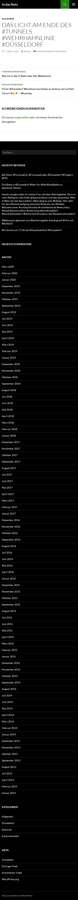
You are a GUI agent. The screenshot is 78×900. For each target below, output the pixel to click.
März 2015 (8, 643)
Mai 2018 (7, 409)
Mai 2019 (7, 331)
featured (6, 829)
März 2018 (8, 422)
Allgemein (8, 18)
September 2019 (11, 305)
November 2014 (11, 669)
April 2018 (8, 416)
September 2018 (11, 383)
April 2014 (8, 714)
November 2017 (11, 448)
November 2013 (11, 747)
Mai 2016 (7, 565)
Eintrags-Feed (9, 866)
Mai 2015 (7, 630)
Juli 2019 (7, 318)
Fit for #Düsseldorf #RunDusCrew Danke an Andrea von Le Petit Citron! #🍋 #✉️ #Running (38, 89)
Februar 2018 (9, 429)
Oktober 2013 (10, 753)
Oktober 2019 (10, 299)
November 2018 (11, 370)
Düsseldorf (8, 823)
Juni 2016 (7, 559)
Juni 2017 (7, 481)
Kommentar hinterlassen (51, 51)
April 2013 (8, 779)
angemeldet (21, 117)
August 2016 (9, 546)
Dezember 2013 (11, 740)
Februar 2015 (9, 649)
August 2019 (9, 312)
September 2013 (11, 760)
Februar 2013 (9, 786)
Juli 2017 (7, 474)
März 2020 (8, 266)
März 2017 (8, 500)
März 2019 (8, 344)
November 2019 (11, 292)
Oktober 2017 (10, 455)
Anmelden (7, 859)
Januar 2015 (9, 656)
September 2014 (11, 682)
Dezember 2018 (11, 364)
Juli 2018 (7, 396)
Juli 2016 (7, 552)
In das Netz (10, 4)
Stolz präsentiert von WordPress (17, 895)
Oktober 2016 (10, 533)
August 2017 (9, 468)
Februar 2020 (9, 273)
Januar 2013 (9, 792)
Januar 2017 (9, 513)
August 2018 (9, 390)
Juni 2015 (7, 624)
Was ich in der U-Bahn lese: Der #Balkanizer (26, 73)
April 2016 (8, 572)
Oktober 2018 (10, 377)
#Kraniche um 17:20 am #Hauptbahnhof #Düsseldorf (32, 230)
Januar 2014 (9, 734)
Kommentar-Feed (12, 872)
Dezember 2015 (11, 585)
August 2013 (9, 766)
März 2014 (8, 721)
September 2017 (11, 461)
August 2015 (9, 611)
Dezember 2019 (11, 286)
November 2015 (11, 591)
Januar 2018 (9, 435)
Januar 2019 (9, 357)
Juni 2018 (7, 403)
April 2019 (8, 338)
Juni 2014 (7, 701)
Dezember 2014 (11, 662)
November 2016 (11, 526)
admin (27, 51)
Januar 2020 (9, 279)
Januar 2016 (9, 578)
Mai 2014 (7, 708)
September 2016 (11, 539)
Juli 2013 (7, 773)
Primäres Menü (73, 4)
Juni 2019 (7, 325)
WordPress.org (10, 879)
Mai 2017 (7, 487)
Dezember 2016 (11, 520)
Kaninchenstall (10, 836)
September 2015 (11, 604)
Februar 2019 (9, 351)
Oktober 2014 (10, 675)
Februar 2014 (9, 727)
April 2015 (8, 637)
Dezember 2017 (11, 442)
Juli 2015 (7, 617)
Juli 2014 (7, 695)
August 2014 (9, 688)
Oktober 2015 (10, 598)
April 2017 (8, 494)
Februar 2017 (9, 507)
